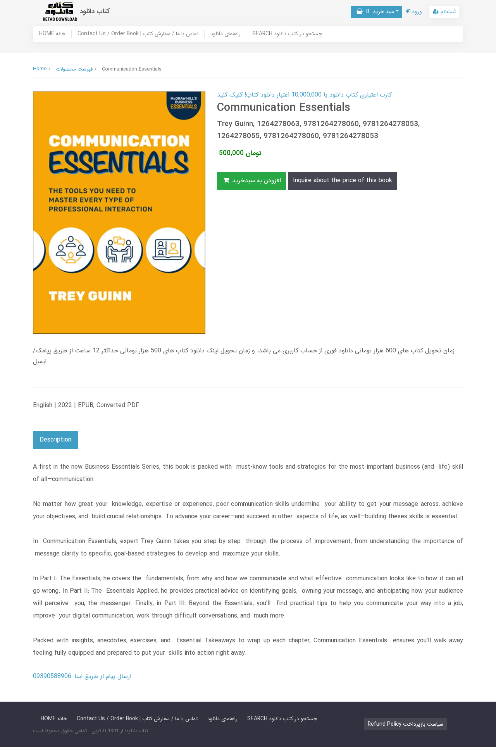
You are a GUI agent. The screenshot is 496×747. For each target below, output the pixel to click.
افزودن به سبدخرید (255, 180)
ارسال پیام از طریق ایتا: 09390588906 (82, 676)
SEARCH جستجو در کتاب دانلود (287, 34)
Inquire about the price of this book (342, 180)
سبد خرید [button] (378, 11)
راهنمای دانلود (225, 34)
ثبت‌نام (447, 11)
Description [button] (55, 440)
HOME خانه (52, 34)
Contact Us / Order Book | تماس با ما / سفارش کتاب (138, 34)
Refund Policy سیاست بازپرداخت (405, 724)
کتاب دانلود (95, 11)
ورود (416, 11)
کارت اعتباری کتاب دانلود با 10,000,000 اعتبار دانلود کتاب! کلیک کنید (304, 95)
